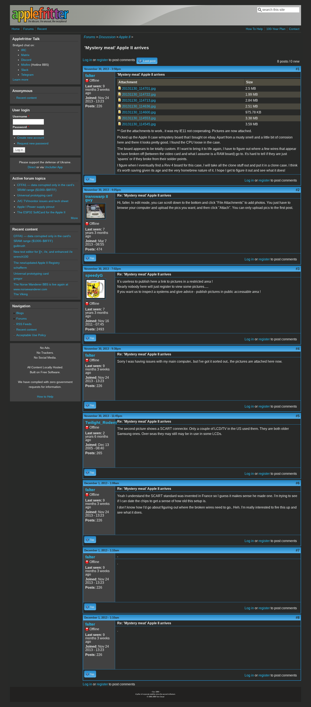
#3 (298, 269)
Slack (24, 69)
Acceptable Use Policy (31, 335)
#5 (298, 416)
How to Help (45, 396)
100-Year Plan (275, 29)
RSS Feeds (24, 324)
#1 (298, 69)
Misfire (25, 64)
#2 (298, 190)
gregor (18, 278)
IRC (23, 50)
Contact (294, 29)
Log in (87, 60)
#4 (298, 349)
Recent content (26, 97)
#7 (298, 550)
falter (90, 75)
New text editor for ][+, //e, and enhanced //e (43, 251)
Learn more (20, 79)
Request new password (32, 143)
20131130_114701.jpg (139, 88)
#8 (298, 617)
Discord (26, 59)
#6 (298, 483)
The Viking (21, 294)
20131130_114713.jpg (139, 100)
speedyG (94, 275)
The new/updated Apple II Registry (37, 262)
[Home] (40, 22)
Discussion (107, 37)
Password (21, 127)
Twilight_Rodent (101, 422)
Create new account (30, 137)
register (102, 60)
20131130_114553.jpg (139, 118)
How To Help (254, 29)
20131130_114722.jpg (139, 94)
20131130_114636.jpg (139, 106)
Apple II (124, 37)
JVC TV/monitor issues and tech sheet (42, 201)
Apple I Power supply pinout (35, 206)
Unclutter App (54, 167)
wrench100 (21, 256)
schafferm (20, 267)
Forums (28, 29)
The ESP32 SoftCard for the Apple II (41, 212)
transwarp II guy (96, 198)
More (74, 218)
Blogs (20, 313)
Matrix (25, 55)
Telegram (27, 74)
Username (21, 116)
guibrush (19, 245)
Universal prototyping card (34, 195)
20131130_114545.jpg (139, 124)
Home (16, 29)
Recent (42, 29)
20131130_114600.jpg (139, 112)
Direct (32, 167)
